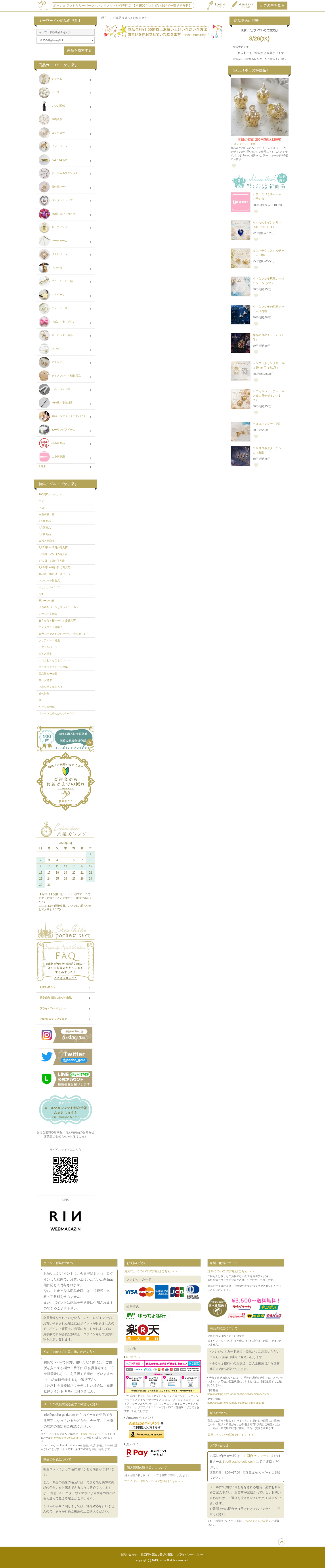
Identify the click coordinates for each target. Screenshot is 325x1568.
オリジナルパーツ (49, 587)
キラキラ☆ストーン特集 (53, 667)
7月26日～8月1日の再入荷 (54, 567)
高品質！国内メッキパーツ (55, 574)
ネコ (41, 507)
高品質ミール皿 (48, 673)
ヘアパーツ (58, 294)
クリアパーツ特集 (49, 640)
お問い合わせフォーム (94, 1433)
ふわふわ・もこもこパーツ (55, 660)
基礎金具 (56, 119)
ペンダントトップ (62, 200)
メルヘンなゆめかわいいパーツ (57, 713)
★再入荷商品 (47, 540)
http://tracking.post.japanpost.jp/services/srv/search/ (238, 1394)
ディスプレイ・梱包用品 (66, 375)
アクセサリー (59, 362)
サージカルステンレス (64, 173)
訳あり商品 (58, 443)
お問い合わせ (48, 987)
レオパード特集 (48, 613)
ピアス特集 (45, 653)
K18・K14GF (59, 159)
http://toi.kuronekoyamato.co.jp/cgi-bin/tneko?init (236, 1402)
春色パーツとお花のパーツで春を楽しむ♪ (63, 633)
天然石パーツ (59, 186)
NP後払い (132, 1357)
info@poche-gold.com (64, 1437)
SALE (42, 466)
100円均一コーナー (50, 494)
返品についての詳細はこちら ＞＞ (231, 1435)
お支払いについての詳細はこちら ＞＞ (151, 1271)
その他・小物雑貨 (62, 402)
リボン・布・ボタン (63, 321)
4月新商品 (45, 527)
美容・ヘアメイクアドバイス (68, 416)
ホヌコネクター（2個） (268, 423)
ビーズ (55, 92)
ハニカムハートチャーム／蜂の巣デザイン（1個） (268, 396)
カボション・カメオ (63, 213)
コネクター (58, 133)
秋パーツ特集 (47, 600)
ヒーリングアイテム (63, 429)
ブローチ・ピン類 (62, 281)
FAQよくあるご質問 (256, 1520)
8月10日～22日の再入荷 (53, 554)
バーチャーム (59, 240)
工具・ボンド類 (60, 389)
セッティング (59, 227)
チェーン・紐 (59, 308)
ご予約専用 (58, 456)
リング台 (56, 267)
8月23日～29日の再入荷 (53, 547)
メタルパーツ (59, 254)
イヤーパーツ (59, 146)
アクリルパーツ (48, 647)
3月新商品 (45, 534)
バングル (56, 348)
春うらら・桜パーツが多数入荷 (57, 620)
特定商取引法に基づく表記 (56, 997)
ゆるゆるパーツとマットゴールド (58, 607)
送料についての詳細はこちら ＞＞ (231, 1271)
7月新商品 (45, 521)
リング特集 (45, 680)
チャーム (56, 79)
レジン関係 (58, 106)
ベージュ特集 (47, 706)
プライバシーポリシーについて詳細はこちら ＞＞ (153, 1481)
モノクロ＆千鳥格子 (51, 627)
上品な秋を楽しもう (51, 686)
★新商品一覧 (47, 514)
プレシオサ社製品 (49, 580)
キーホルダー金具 (62, 335)
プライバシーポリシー (53, 1008)
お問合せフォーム (256, 1456)
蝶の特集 (44, 693)
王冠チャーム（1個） (244, 144)
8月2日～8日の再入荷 (52, 560)
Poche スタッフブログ (53, 1018)
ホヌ (41, 501)
